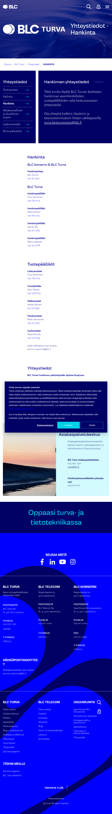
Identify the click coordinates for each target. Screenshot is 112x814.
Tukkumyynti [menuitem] (9, 739)
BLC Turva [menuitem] (11, 702)
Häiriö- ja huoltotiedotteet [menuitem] (50, 730)
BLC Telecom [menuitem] (49, 702)
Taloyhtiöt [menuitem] (42, 722)
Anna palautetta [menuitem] (12, 131)
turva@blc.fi (73, 467)
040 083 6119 (33, 201)
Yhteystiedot (33, 64)
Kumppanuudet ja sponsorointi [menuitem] (82, 721)
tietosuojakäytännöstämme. (21, 409)
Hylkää (92, 425)
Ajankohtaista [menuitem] (80, 727)
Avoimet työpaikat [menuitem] (11, 771)
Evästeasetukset (45, 425)
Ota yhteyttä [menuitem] (44, 739)
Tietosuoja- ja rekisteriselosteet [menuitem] (81, 732)
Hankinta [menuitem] (8, 103)
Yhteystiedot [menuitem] (8, 747)
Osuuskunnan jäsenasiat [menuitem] (85, 716)
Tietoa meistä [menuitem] (9, 709)
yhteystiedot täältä (11, 595)
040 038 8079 (34, 293)
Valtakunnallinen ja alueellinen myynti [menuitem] (13, 114)
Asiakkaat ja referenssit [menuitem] (13, 735)
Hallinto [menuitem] (8, 96)
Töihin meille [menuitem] (14, 764)
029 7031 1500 (9, 624)
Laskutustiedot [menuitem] (11, 124)
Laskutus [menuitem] (42, 735)
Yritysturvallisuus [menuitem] (11, 714)
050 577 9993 (33, 308)
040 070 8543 (33, 338)
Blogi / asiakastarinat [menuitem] (13, 730)
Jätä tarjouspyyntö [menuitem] (11, 751)
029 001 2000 (45, 623)
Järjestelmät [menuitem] (8, 722)
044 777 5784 (33, 323)
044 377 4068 (33, 245)
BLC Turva (19, 64)
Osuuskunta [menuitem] (84, 702)
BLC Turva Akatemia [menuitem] (12, 775)
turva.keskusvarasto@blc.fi (63, 122)
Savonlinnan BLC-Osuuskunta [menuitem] (82, 710)
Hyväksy (68, 425)
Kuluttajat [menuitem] (42, 718)
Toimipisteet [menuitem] (10, 89)
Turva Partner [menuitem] (9, 743)
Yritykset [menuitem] (42, 714)
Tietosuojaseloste (56, 799)
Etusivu (7, 64)
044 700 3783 (33, 230)
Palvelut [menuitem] (6, 718)
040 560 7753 (33, 215)
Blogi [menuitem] (40, 726)
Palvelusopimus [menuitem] (10, 726)
